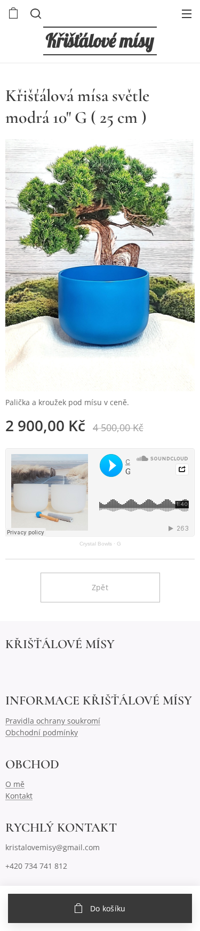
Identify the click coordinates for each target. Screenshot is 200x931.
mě (19, 784)
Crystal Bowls (95, 544)
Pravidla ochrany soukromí (52, 721)
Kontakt (19, 796)
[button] (34, 13)
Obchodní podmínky (41, 732)
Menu (186, 13)
